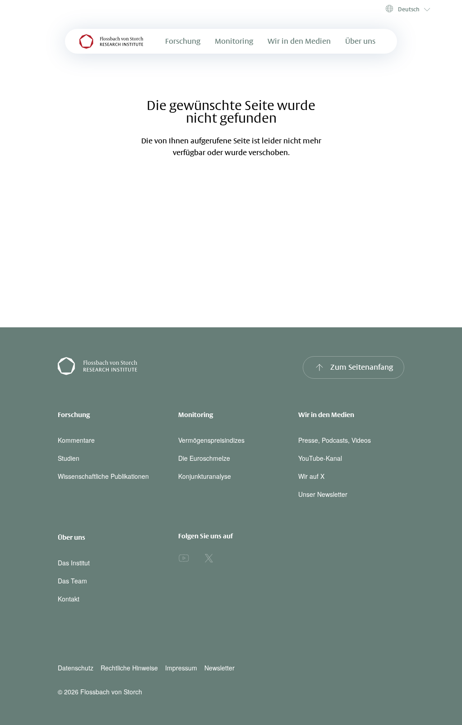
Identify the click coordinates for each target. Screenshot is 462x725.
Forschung (182, 41)
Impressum (181, 668)
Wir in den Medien (299, 41)
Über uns (360, 41)
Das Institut (74, 562)
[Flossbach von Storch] (111, 41)
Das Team (72, 580)
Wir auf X (311, 476)
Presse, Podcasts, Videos (334, 440)
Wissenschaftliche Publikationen (103, 476)
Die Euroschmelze (204, 458)
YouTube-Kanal (320, 458)
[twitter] (208, 558)
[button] (407, 9)
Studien (68, 458)
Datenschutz (75, 668)
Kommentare (76, 440)
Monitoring (234, 41)
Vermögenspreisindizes (211, 440)
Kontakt (68, 598)
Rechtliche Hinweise (129, 668)
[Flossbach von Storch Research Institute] (141, 367)
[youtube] (183, 558)
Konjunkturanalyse (204, 476)
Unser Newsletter (322, 494)
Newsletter (219, 668)
